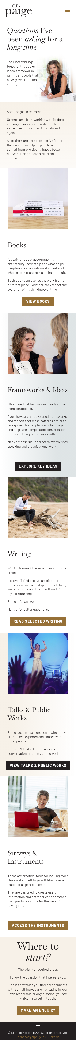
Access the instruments (38, 925)
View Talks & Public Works (38, 765)
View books (38, 301)
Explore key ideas (38, 466)
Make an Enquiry (38, 1010)
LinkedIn (54, 1037)
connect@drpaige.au (32, 1037)
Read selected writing (38, 621)
